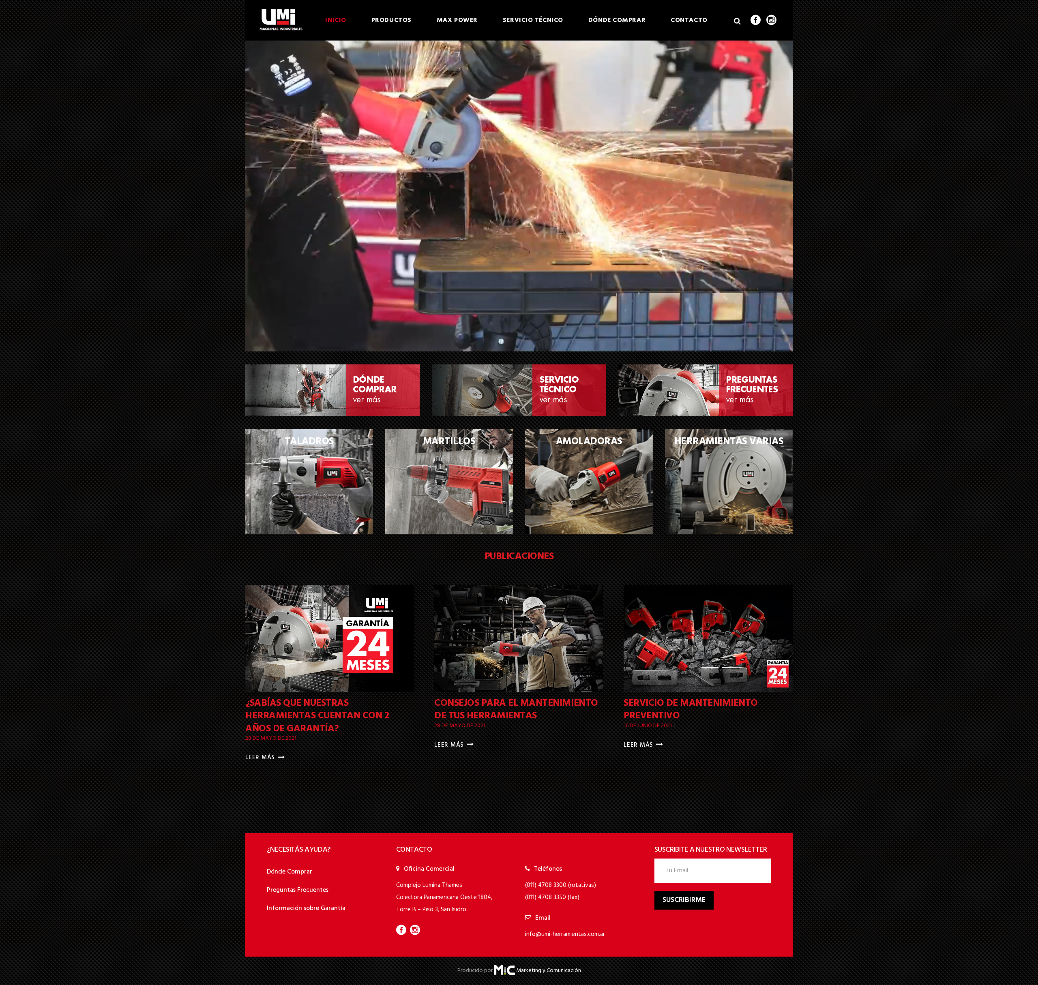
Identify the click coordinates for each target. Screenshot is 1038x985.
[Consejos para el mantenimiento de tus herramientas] (518, 638)
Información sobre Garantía (306, 908)
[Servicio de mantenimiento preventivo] (708, 638)
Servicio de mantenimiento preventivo (691, 710)
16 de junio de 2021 (648, 725)
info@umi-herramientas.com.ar (565, 934)
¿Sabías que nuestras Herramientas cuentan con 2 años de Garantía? (317, 716)
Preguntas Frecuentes (297, 890)
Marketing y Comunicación (548, 970)
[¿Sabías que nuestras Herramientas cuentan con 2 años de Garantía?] (329, 638)
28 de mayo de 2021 (271, 738)
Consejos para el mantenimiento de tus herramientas (516, 710)
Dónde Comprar (289, 872)
